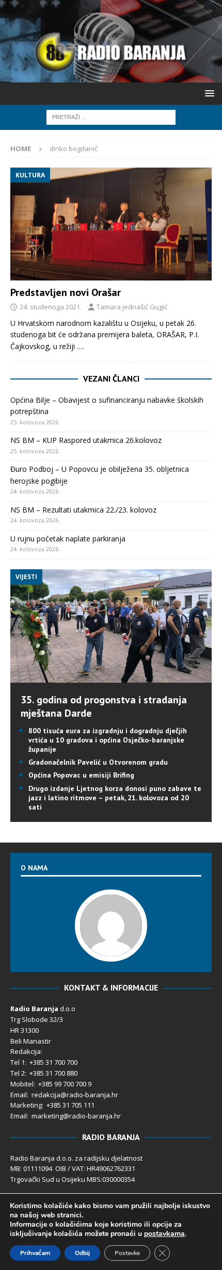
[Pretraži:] (111, 116)
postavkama (164, 1234)
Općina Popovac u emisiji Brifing (81, 775)
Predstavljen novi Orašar (65, 292)
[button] (207, 93)
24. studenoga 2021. (51, 306)
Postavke (127, 1253)
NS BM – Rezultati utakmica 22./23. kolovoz (83, 510)
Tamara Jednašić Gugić (132, 306)
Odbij (82, 1253)
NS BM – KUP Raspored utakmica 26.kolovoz (86, 440)
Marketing (26, 1105)
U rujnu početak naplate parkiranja (67, 538)
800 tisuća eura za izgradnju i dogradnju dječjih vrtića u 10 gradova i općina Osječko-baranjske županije (107, 740)
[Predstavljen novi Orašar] (111, 224)
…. (80, 346)
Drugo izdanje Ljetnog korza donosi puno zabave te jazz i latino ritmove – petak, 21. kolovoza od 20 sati (114, 798)
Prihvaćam (35, 1253)
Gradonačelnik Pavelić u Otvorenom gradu (98, 762)
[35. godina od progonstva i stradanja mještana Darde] (111, 676)
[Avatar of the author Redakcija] (111, 951)
